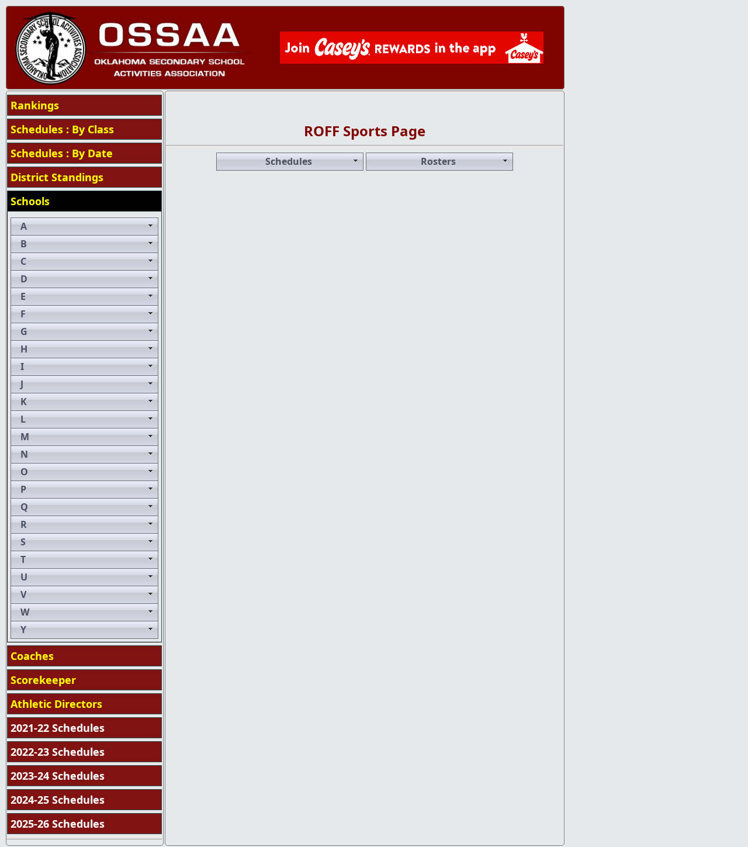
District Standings (57, 177)
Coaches (32, 656)
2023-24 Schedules (58, 776)
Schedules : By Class (62, 129)
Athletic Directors (56, 704)
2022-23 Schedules (58, 752)
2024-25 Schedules (58, 800)
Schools (30, 201)
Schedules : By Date (62, 153)
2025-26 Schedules (58, 824)
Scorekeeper (43, 680)
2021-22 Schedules (58, 728)
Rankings (35, 105)
